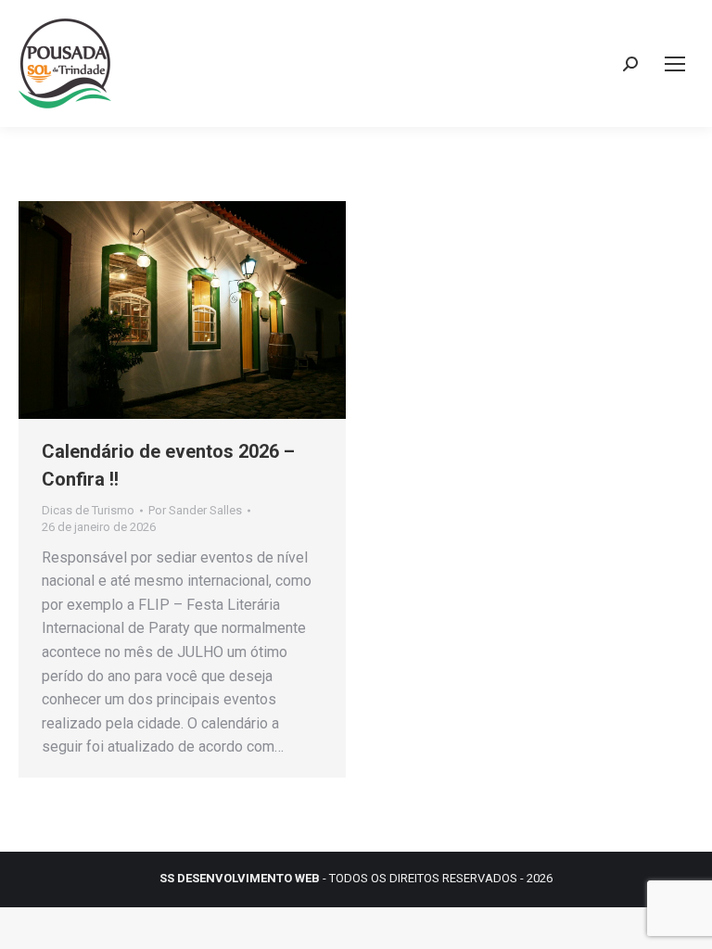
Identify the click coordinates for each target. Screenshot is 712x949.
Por (195, 510)
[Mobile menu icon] (674, 63)
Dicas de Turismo (88, 510)
